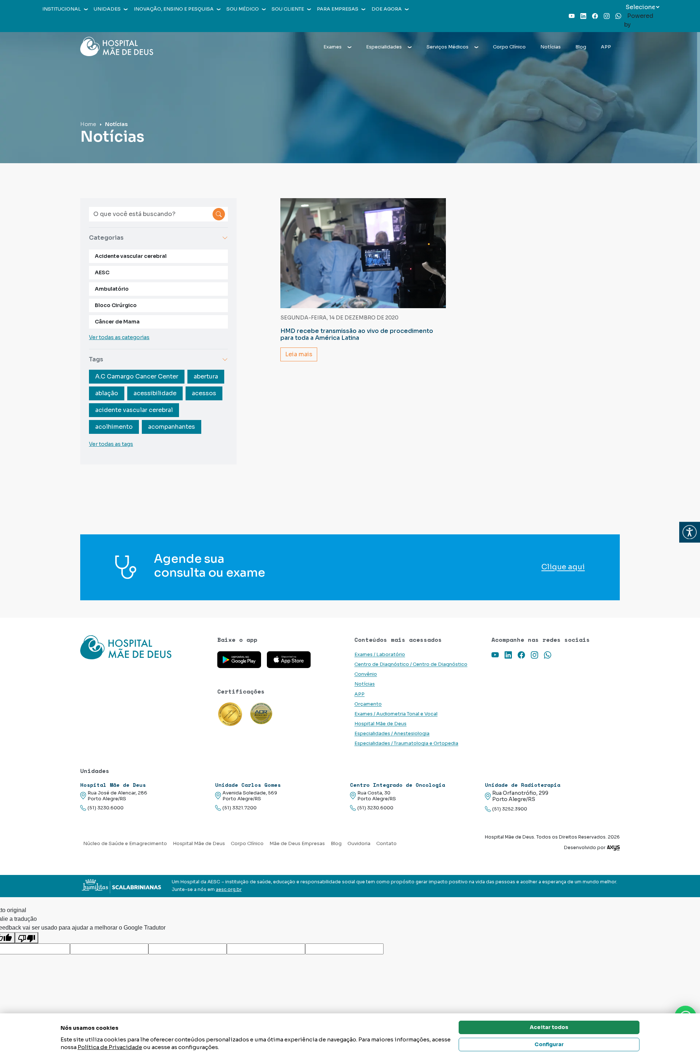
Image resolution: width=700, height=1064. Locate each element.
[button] (689, 532)
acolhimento (114, 427)
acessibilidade (154, 393)
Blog (580, 47)
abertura (206, 376)
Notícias (550, 47)
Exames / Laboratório (379, 654)
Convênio (365, 674)
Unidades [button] (107, 9)
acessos (204, 393)
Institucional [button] (61, 9)
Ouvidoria (358, 844)
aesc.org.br (229, 889)
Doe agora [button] (387, 9)
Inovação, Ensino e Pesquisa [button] (174, 9)
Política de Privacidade (110, 1047)
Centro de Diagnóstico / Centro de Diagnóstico (410, 664)
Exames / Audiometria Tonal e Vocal (396, 714)
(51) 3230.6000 (106, 808)
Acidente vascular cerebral (131, 256)
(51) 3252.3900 (509, 809)
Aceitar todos (549, 1027)
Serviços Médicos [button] (447, 47)
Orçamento (368, 704)
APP (606, 47)
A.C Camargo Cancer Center (136, 376)
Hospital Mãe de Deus (380, 724)
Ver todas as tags (111, 444)
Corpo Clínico (509, 47)
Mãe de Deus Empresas (297, 844)
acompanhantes (171, 427)
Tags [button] (96, 359)
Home (88, 124)
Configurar (549, 1044)
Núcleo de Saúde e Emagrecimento (125, 844)
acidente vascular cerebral (134, 410)
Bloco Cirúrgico (116, 305)
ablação (106, 393)
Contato (386, 844)
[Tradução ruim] (26, 937)
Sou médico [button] (242, 9)
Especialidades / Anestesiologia (391, 734)
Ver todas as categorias (119, 337)
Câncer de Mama (117, 321)
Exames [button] (332, 47)
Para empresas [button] (337, 9)
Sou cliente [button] (288, 9)
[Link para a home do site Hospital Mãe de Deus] (144, 647)
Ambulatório (112, 289)
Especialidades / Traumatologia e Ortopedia (406, 743)
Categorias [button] (106, 238)
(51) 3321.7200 (239, 808)
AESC (102, 272)
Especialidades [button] (384, 47)
